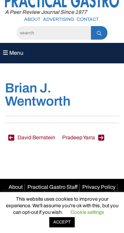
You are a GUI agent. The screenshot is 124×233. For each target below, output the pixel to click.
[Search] (99, 33)
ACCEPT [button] (62, 222)
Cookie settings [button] (87, 212)
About (32, 19)
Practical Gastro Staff (52, 187)
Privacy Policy (98, 187)
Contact (88, 19)
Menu (15, 53)
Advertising (58, 19)
